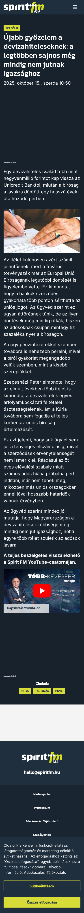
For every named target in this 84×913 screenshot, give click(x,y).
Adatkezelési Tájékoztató (45, 872)
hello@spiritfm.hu (42, 772)
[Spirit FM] (24, 7)
